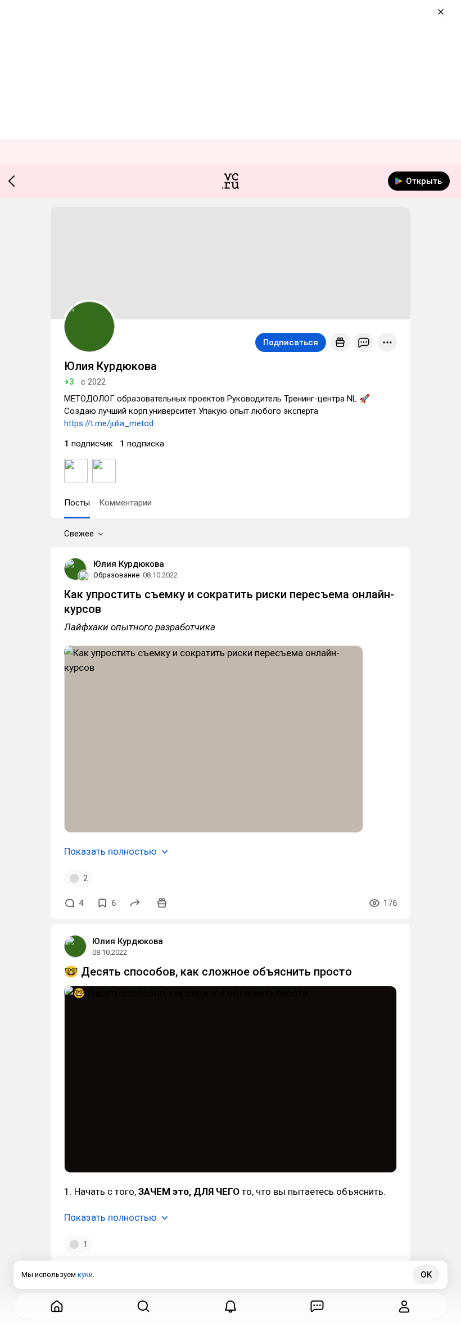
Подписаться (290, 342)
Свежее (79, 534)
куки (85, 1274)
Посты (77, 503)
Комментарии (125, 503)
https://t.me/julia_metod (108, 423)
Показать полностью (110, 851)
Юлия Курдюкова (128, 564)
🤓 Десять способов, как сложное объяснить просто (208, 971)
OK (426, 1275)
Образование (116, 575)
